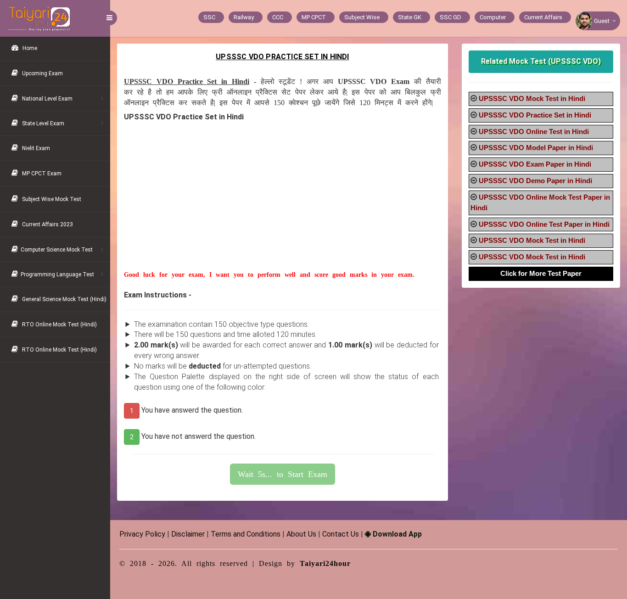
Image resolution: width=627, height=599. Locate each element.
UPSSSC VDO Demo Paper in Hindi (535, 181)
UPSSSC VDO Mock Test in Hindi (532, 98)
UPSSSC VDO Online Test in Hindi (534, 131)
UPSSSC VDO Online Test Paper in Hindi (544, 224)
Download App (396, 534)
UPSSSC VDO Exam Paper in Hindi (535, 164)
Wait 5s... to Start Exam (282, 474)
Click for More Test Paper (541, 273)
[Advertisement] (282, 206)
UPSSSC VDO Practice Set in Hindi (535, 115)
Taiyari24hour (325, 563)
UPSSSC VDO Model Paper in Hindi (536, 147)
